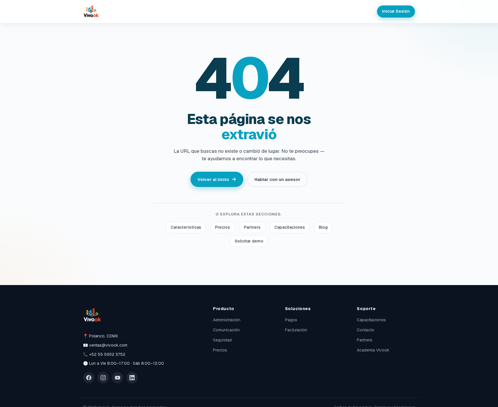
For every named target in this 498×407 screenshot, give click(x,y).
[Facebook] (89, 377)
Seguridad (222, 340)
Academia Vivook (373, 350)
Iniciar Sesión (396, 11)
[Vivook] (91, 11)
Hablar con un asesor (277, 179)
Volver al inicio (216, 179)
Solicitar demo (249, 241)
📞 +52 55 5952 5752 (104, 354)
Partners (252, 227)
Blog (323, 227)
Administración (226, 319)
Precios (222, 227)
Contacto (365, 330)
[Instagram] (103, 377)
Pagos (291, 319)
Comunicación (226, 330)
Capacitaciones (289, 227)
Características (186, 227)
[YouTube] (117, 377)
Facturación (296, 330)
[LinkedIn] (132, 377)
